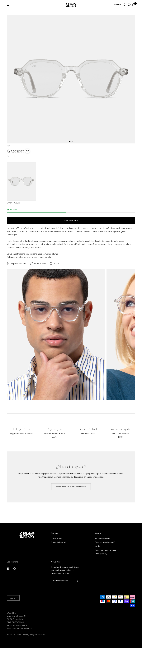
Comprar (55, 533)
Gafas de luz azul (58, 542)
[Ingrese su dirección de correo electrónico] (77, 581)
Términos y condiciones (105, 550)
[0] (133, 5)
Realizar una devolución (105, 542)
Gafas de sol (56, 538)
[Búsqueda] (124, 5)
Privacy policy (101, 553)
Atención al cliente (103, 538)
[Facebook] (10, 569)
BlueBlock (21, 181)
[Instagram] (16, 569)
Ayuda (98, 533)
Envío (97, 546)
